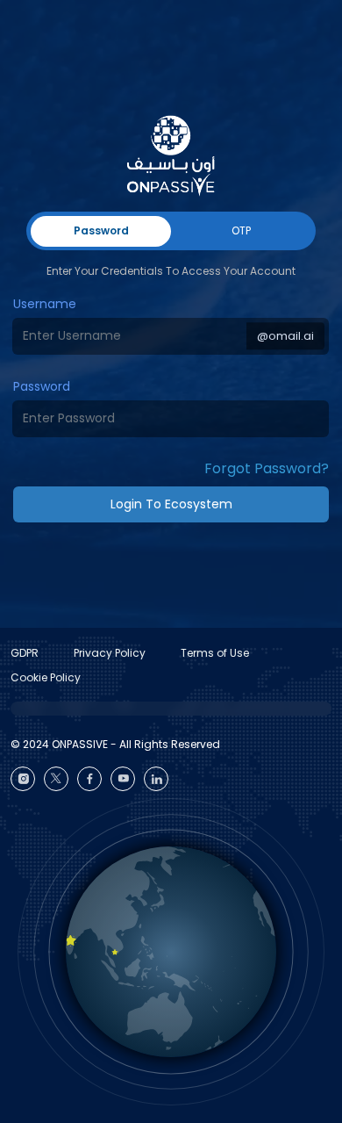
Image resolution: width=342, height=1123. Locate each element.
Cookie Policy (46, 677)
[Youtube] (122, 779)
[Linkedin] (156, 779)
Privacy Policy (110, 652)
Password (41, 386)
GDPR (25, 652)
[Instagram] (23, 779)
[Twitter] (56, 779)
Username (44, 304)
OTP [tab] (241, 230)
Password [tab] (101, 230)
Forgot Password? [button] (266, 468)
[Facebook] (89, 779)
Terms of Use (215, 652)
